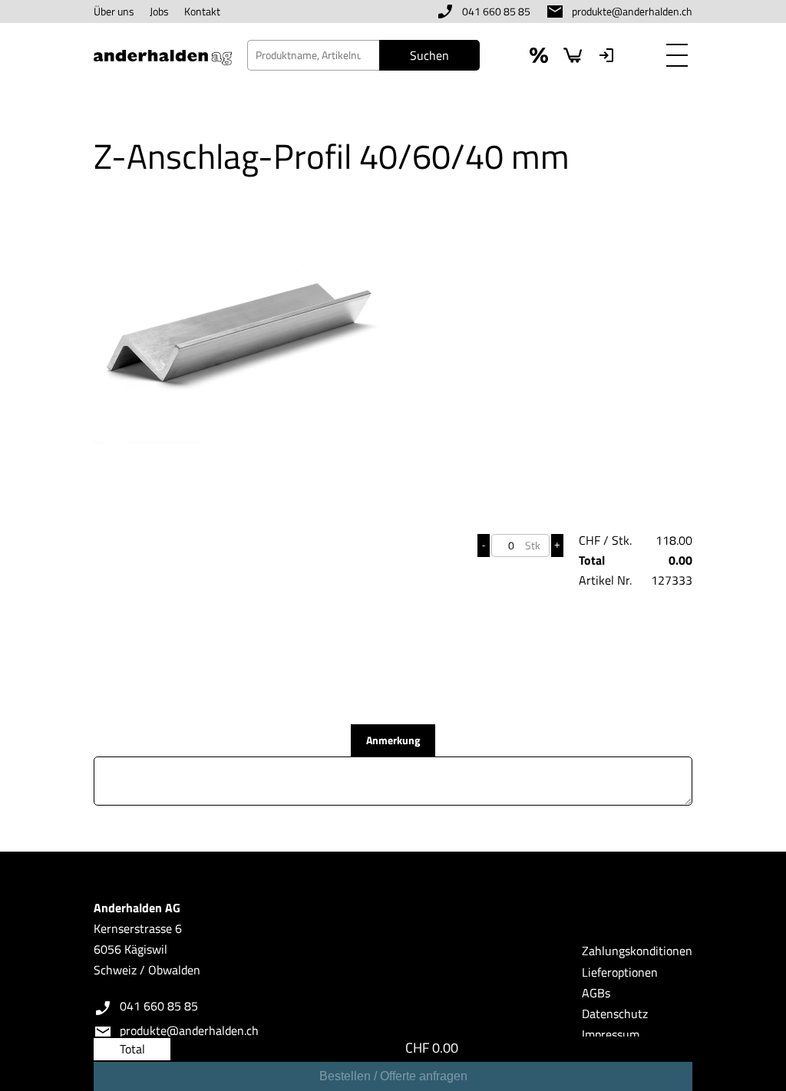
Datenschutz (615, 1013)
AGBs (596, 993)
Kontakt (202, 11)
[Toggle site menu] (677, 55)
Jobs (159, 11)
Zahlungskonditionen (637, 950)
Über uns (114, 11)
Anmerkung (393, 740)
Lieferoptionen (620, 972)
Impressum (610, 1034)
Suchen (429, 55)
